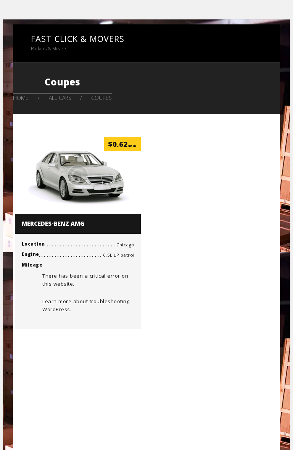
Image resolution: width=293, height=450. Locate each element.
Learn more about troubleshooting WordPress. (85, 306)
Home (21, 97)
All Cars (60, 97)
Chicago (125, 245)
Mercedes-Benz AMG (53, 225)
